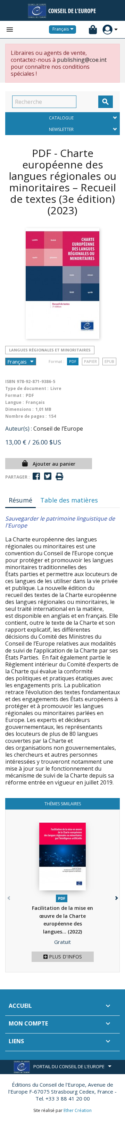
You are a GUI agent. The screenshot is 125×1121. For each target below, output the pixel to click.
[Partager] (36, 476)
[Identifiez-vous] (107, 30)
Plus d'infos (65, 956)
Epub (109, 361)
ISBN (10, 381)
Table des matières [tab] (69, 500)
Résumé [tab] (20, 500)
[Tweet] (47, 476)
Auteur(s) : (18, 428)
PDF (72, 361)
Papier (90, 361)
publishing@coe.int (82, 60)
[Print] (59, 477)
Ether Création (78, 1110)
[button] (115, 896)
